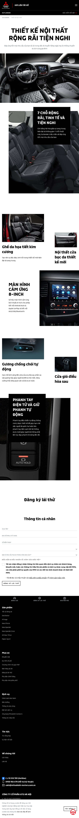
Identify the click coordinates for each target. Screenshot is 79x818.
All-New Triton (7, 635)
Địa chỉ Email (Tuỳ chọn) (9, 535)
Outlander (5, 17)
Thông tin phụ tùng (8, 706)
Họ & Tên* (5, 529)
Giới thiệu (5, 757)
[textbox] (39, 549)
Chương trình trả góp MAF (11, 665)
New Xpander (6, 627)
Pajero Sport (6, 639)
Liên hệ (4, 761)
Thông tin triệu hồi (8, 718)
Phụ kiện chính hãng (8, 676)
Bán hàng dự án (7, 668)
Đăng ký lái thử (7, 672)
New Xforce (6, 623)
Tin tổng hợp (6, 736)
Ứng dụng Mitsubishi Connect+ (12, 714)
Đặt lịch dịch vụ (7, 710)
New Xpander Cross (8, 631)
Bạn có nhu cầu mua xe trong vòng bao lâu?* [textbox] (16, 555)
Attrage (4, 619)
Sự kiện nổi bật (7, 740)
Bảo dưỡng (5, 702)
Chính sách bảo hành (9, 698)
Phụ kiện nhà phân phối (9, 680)
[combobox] (39, 549)
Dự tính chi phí (7, 661)
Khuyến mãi (6, 657)
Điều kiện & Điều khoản (38, 577)
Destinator (5, 615)
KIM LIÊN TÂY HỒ (22, 5)
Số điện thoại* (6, 542)
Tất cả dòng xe (7, 611)
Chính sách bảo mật (57, 577)
